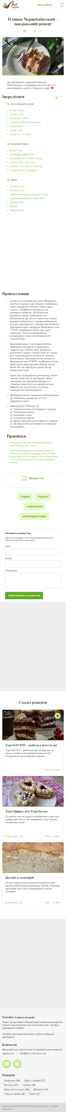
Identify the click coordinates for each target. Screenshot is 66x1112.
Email (9, 558)
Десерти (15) (40, 1089)
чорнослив (34, 506)
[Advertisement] (33, 252)
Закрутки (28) (12, 1080)
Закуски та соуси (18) (16, 1089)
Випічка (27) (11, 1084)
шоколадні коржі (34, 516)
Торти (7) (34, 1093)
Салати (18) (29, 1084)
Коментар (11, 570)
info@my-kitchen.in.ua (32, 1053)
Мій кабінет (45, 5)
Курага (43, 496)
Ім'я (8, 546)
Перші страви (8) (14, 1093)
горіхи (25, 496)
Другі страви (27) (34, 1080)
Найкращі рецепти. (38, 1106)
